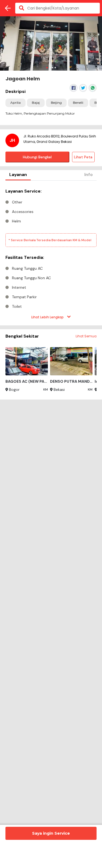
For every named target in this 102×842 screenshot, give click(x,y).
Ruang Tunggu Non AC (31, 277)
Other (17, 202)
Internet (19, 287)
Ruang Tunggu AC (27, 268)
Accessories (22, 211)
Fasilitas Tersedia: (24, 257)
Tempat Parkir (24, 296)
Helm (16, 221)
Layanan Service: (23, 191)
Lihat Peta (83, 157)
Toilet (17, 306)
